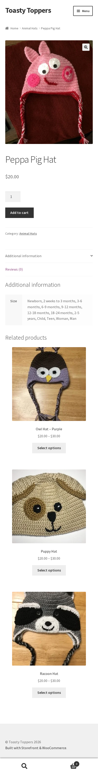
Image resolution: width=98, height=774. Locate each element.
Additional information (23, 256)
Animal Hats (30, 28)
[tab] (49, 256)
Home (14, 28)
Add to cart (19, 212)
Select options (49, 448)
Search (24, 766)
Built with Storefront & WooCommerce (35, 748)
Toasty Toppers (28, 10)
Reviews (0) (14, 269)
